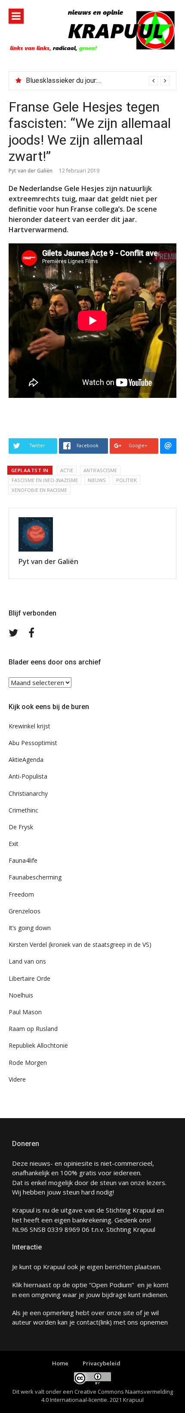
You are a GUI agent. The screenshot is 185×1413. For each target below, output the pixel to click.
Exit (13, 844)
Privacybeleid (101, 1363)
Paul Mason (25, 1012)
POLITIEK (126, 480)
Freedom (21, 894)
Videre (17, 1079)
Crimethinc (23, 810)
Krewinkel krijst (29, 726)
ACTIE (66, 470)
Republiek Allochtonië (38, 1045)
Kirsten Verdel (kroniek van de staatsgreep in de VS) (80, 944)
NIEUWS (97, 480)
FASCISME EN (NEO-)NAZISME (45, 480)
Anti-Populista (28, 776)
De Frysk (21, 827)
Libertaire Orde (29, 978)
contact (88, 1322)
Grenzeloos (24, 911)
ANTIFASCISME (100, 470)
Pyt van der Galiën (30, 170)
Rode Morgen (28, 1062)
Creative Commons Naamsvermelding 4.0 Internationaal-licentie (107, 1396)
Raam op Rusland (33, 1029)
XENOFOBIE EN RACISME (39, 490)
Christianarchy (28, 793)
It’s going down (30, 928)
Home (60, 1363)
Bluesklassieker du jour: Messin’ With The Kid (94, 80)
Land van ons (27, 961)
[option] (98, 80)
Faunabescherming (35, 877)
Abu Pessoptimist (33, 743)
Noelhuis (21, 995)
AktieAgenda (26, 759)
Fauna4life (23, 860)
